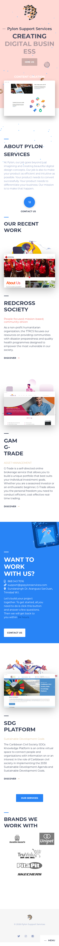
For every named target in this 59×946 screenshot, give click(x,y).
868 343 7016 (16, 581)
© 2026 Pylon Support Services (29, 924)
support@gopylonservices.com (27, 585)
